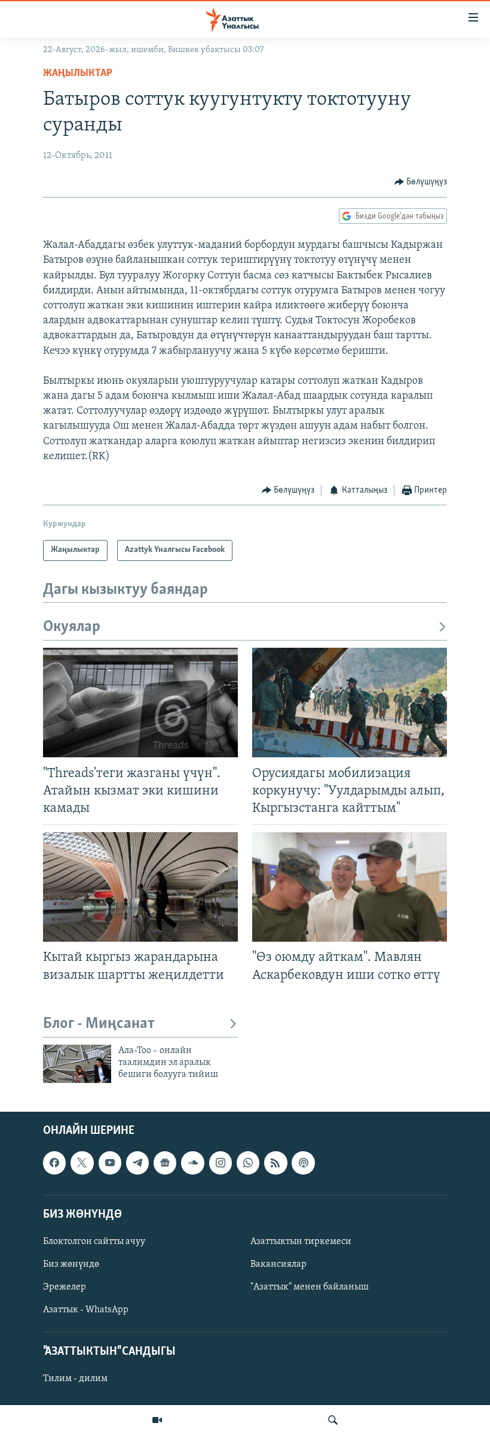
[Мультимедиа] (157, 1420)
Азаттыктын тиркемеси (300, 1241)
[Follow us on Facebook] (54, 1162)
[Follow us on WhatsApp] (248, 1162)
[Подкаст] (303, 1162)
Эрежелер (64, 1287)
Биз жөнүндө (71, 1264)
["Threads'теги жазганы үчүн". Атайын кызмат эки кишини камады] (140, 702)
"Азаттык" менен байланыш (309, 1287)
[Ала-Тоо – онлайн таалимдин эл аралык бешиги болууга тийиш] (77, 1064)
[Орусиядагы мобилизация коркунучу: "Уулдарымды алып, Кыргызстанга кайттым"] (349, 702)
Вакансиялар (278, 1264)
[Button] (421, 182)
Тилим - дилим (75, 1379)
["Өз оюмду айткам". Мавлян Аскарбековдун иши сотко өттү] (349, 887)
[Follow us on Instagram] (220, 1162)
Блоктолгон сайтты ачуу (94, 1241)
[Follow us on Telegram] (137, 1162)
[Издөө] (333, 1420)
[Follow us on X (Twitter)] (82, 1162)
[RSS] (275, 1162)
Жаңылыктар (77, 73)
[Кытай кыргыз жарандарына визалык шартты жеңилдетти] (140, 887)
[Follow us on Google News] (165, 1162)
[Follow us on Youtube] (110, 1162)
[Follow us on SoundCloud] (192, 1162)
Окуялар (71, 627)
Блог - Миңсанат (99, 1024)
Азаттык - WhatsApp (85, 1310)
